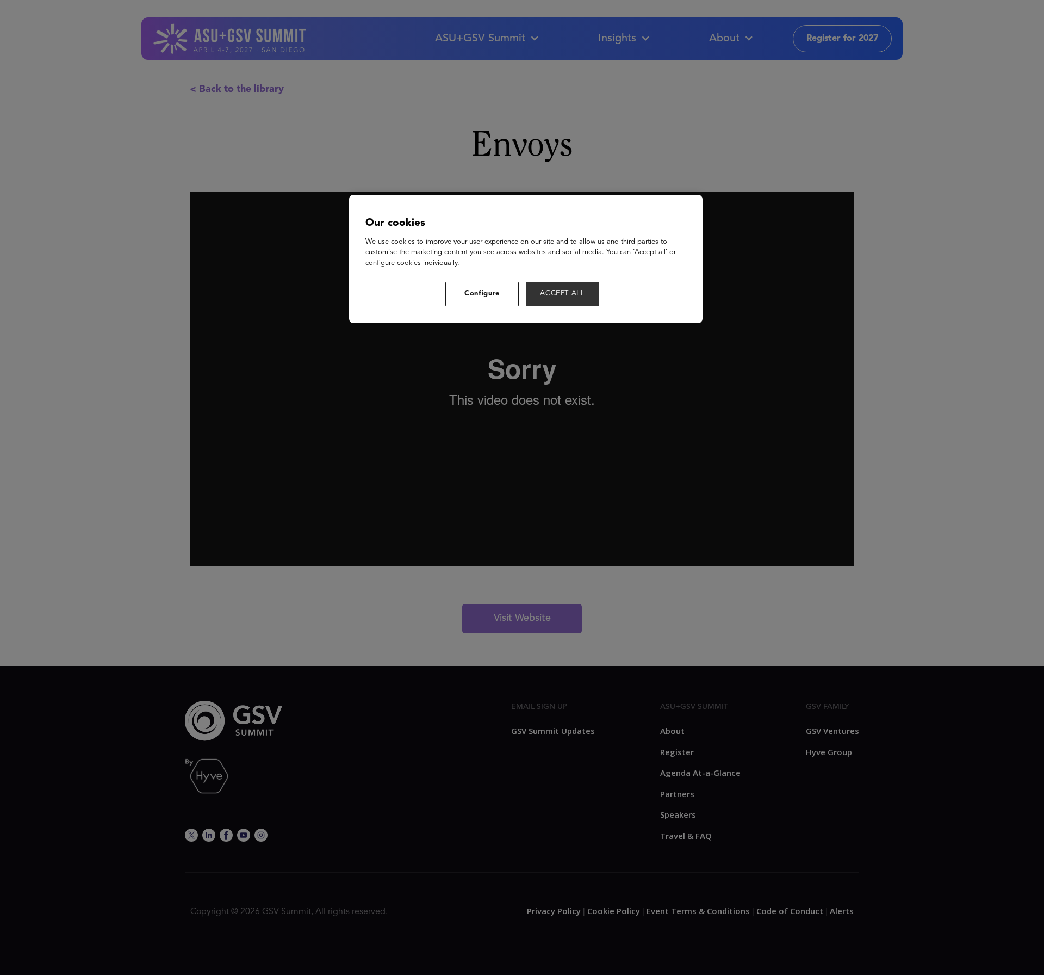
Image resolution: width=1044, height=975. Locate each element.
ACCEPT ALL (562, 293)
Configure (482, 293)
